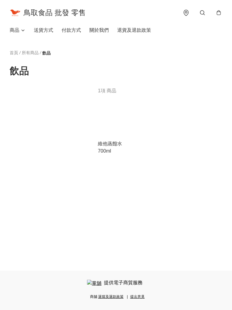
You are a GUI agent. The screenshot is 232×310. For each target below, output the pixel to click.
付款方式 (71, 30)
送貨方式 (43, 30)
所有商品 (30, 52)
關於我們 (99, 30)
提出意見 (137, 297)
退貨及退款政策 (134, 30)
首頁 (14, 52)
